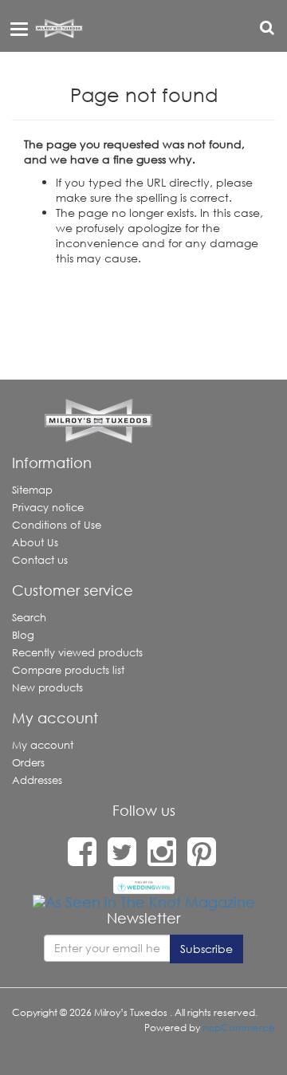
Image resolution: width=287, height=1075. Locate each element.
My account (42, 745)
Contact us (40, 560)
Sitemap (32, 490)
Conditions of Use (56, 525)
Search (29, 617)
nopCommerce (238, 1027)
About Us (35, 542)
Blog (23, 635)
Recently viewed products (77, 653)
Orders (28, 763)
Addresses (37, 780)
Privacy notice (48, 507)
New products (47, 688)
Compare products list (68, 670)
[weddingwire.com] (144, 883)
